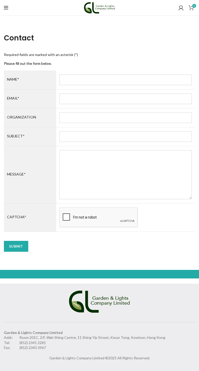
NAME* (13, 79)
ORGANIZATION (21, 117)
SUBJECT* (16, 136)
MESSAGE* (16, 174)
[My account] (181, 8)
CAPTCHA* (16, 217)
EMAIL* (13, 98)
